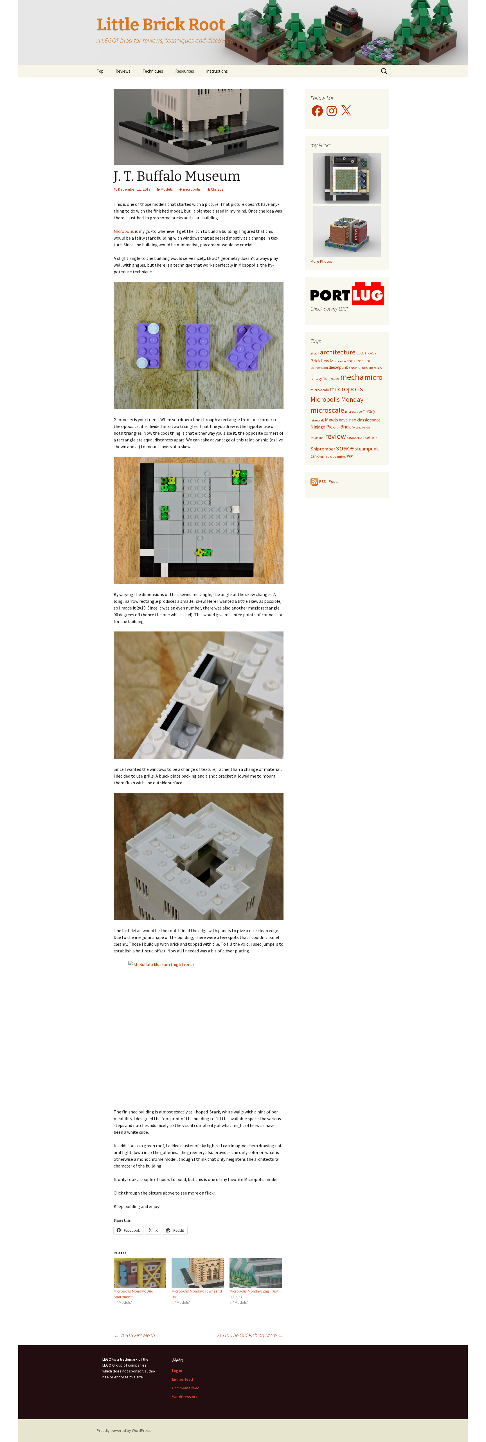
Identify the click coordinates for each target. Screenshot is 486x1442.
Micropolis (124, 231)
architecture (338, 352)
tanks (323, 457)
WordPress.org (185, 1396)
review (335, 436)
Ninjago (317, 427)
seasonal (355, 437)
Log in (177, 1370)
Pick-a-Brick (338, 427)
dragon (353, 368)
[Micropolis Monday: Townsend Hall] (198, 1273)
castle (342, 361)
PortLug (356, 427)
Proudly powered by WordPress (124, 1430)
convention (319, 367)
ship (374, 438)
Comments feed (185, 1387)
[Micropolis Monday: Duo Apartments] (140, 1273)
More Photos (321, 261)
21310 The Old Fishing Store (250, 1335)
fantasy (316, 378)
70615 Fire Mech (134, 1335)
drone (363, 367)
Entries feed (182, 1379)
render (366, 427)
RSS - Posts (328, 481)
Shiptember (322, 449)
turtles (341, 456)
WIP (350, 456)
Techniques (153, 71)
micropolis (192, 189)
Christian (218, 189)
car (336, 361)
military (369, 411)
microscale (327, 410)
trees (332, 456)
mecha (352, 377)
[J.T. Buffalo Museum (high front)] (199, 1031)
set (368, 437)
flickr (326, 379)
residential (317, 438)
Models (167, 189)
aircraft (314, 353)
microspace (353, 412)
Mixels (331, 419)
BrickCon (370, 353)
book (360, 353)
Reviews (123, 71)
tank (314, 456)
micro (373, 377)
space (345, 447)
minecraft (317, 420)
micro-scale (319, 389)
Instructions (217, 71)
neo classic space (365, 420)
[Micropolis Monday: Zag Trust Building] (256, 1273)
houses (334, 379)
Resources (184, 71)
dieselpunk (338, 367)
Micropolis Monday (336, 399)
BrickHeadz (321, 360)
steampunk (367, 448)
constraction (359, 360)
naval (343, 420)
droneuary (375, 368)
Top (100, 71)
